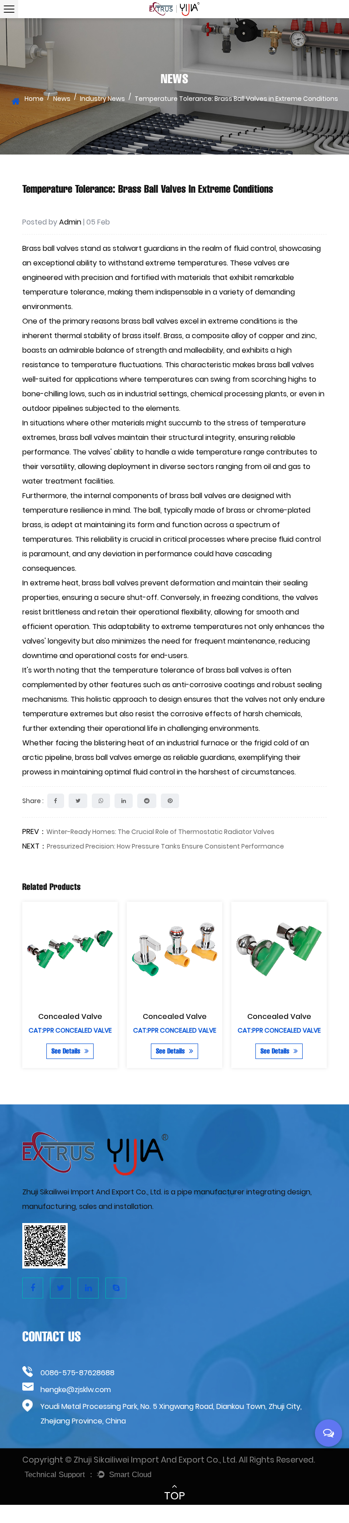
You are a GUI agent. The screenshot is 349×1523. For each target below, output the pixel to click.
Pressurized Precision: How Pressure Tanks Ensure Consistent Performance (165, 846)
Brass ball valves (51, 248)
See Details (66, 1051)
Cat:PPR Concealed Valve (70, 1030)
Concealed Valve (70, 1016)
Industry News (102, 98)
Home (34, 98)
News (61, 98)
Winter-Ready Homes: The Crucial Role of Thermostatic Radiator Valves (160, 831)
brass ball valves (198, 495)
